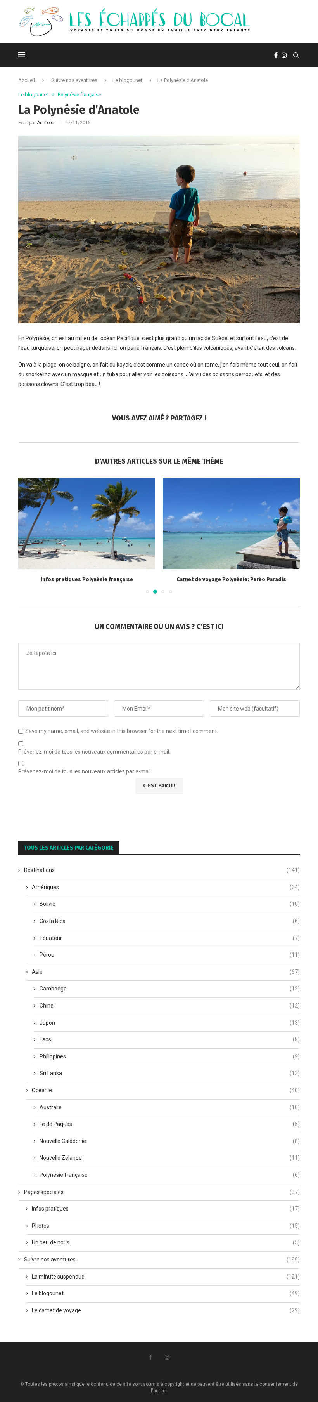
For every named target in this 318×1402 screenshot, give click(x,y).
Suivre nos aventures (74, 80)
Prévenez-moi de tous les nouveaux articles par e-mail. (85, 771)
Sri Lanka (170, 1073)
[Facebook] (276, 55)
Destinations (162, 870)
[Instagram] (284, 55)
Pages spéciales (162, 1192)
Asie (166, 972)
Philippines (170, 1056)
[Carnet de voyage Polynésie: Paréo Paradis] (231, 523)
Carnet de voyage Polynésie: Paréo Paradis (231, 579)
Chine (170, 1005)
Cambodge (170, 988)
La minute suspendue (166, 1276)
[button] (28, 535)
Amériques (166, 887)
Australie (170, 1107)
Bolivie (170, 904)
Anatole (45, 122)
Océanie (166, 1090)
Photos (166, 1226)
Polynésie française (170, 1175)
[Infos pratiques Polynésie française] (86, 523)
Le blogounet (127, 80)
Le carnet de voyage (166, 1310)
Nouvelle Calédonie (170, 1141)
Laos (170, 1039)
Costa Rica (170, 921)
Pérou (170, 955)
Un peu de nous (166, 1242)
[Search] (296, 55)
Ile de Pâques (170, 1124)
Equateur (170, 938)
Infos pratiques (166, 1209)
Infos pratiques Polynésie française (87, 579)
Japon (170, 1023)
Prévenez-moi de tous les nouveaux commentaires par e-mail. (94, 752)
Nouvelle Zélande (170, 1158)
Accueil (26, 80)
